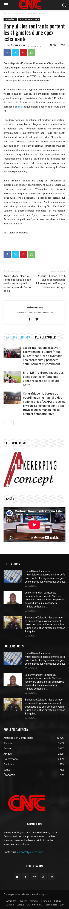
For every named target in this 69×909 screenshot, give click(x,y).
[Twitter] (15, 52)
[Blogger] (17, 876)
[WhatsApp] (31, 52)
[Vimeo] (38, 319)
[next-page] (11, 423)
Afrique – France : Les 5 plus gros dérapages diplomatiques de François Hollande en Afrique (50, 281)
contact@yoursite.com (30, 852)
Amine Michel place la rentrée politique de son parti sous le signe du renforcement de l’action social (18, 283)
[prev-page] (6, 423)
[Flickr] (34, 876)
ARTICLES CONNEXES (18, 337)
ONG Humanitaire (36, 13)
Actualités (19, 13)
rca (20, 106)
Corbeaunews (18, 45)
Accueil (7, 13)
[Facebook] (7, 52)
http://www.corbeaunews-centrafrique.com (34, 312)
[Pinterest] (23, 52)
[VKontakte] (51, 876)
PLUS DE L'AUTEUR (45, 337)
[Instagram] (43, 876)
